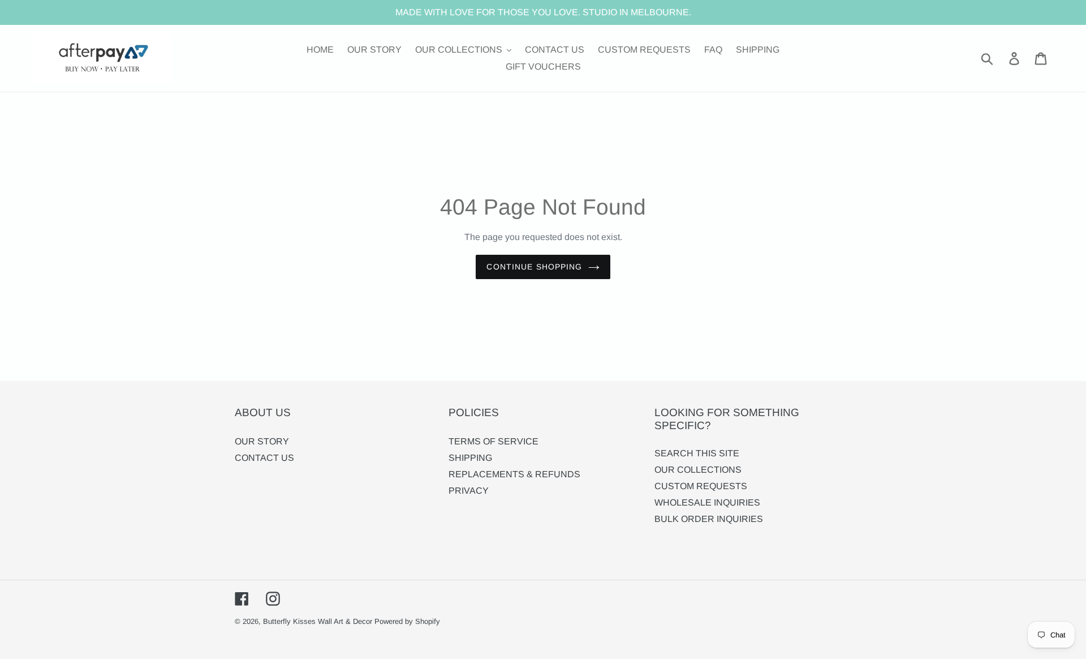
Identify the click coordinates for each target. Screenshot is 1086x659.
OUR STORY (262, 441)
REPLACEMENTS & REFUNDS (514, 474)
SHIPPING (470, 458)
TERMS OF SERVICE (493, 441)
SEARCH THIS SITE (696, 453)
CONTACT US (264, 458)
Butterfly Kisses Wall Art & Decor (317, 621)
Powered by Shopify (407, 621)
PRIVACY (469, 490)
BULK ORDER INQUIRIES (708, 519)
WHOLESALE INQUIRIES (707, 502)
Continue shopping (534, 266)
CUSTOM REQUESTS (700, 486)
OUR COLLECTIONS (698, 469)
